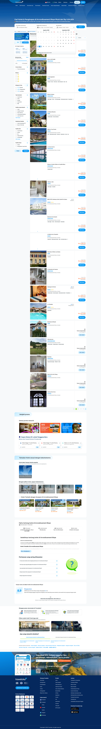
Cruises (56, 697)
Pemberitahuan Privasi (75, 688)
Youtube (43, 707)
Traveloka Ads (73, 699)
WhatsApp (44, 715)
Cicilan (41, 688)
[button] (77, 2)
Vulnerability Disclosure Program (77, 701)
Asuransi (57, 703)
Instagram (44, 702)
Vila (56, 699)
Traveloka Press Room (75, 697)
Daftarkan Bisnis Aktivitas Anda (77, 695)
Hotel (56, 680)
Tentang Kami (42, 690)
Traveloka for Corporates (75, 680)
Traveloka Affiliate (74, 682)
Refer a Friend (73, 684)
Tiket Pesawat (58, 682)
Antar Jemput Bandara (59, 688)
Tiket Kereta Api (58, 684)
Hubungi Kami (42, 682)
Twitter (43, 710)
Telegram (43, 712)
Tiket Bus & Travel (58, 686)
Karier (41, 686)
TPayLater (57, 705)
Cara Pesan (42, 680)
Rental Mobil (57, 690)
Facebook (44, 699)
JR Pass (56, 693)
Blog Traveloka (73, 686)
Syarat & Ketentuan (74, 690)
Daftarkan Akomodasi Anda (76, 693)
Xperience (57, 695)
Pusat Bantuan (42, 684)
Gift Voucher (57, 707)
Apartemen (57, 701)
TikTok (43, 704)
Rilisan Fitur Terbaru (44, 693)
